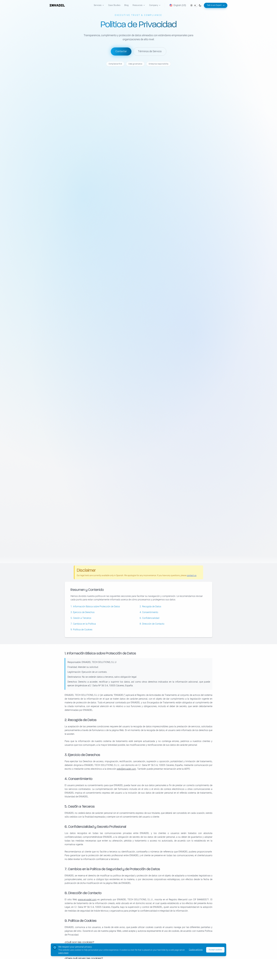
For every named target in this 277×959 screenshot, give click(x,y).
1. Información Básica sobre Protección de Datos (95, 606)
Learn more (63, 952)
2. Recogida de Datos (150, 606)
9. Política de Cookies (81, 629)
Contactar (121, 51)
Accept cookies (215, 949)
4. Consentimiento (149, 612)
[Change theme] (196, 5)
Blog (126, 5)
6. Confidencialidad (149, 618)
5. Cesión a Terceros (81, 618)
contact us (191, 575)
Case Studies (114, 5)
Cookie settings (196, 949)
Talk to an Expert (214, 5)
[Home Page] (57, 5)
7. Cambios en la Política (83, 624)
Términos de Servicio (150, 51)
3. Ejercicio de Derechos (82, 612)
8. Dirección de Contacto (152, 624)
